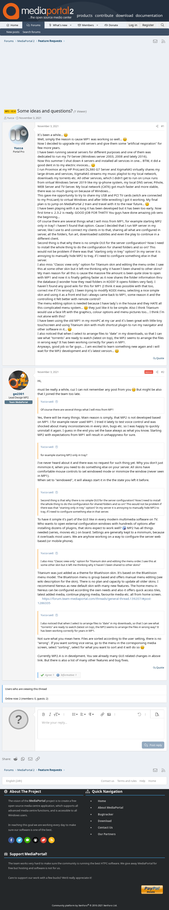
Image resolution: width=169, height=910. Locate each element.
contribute (104, 15)
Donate (113, 25)
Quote (160, 358)
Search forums (31, 32)
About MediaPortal (110, 807)
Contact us (107, 781)
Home (14, 25)
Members (88, 25)
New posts (12, 32)
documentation (149, 15)
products (85, 15)
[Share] (157, 126)
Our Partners (106, 834)
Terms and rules (127, 781)
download (124, 15)
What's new (60, 25)
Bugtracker (105, 814)
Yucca (10, 118)
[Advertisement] (84, 77)
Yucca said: (47, 401)
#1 (162, 126)
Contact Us (105, 827)
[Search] (162, 25)
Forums (35, 25)
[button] (71, 25)
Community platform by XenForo (84, 905)
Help (142, 781)
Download (104, 821)
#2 (162, 372)
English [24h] (14, 781)
